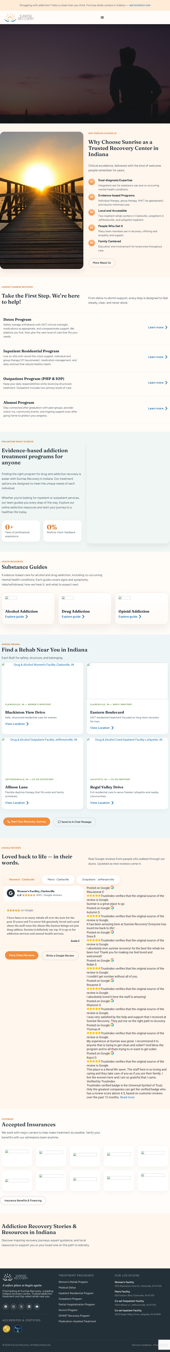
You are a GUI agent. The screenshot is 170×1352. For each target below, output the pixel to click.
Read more (127, 1097)
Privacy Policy (160, 1345)
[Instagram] (13, 1307)
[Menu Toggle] (102, 17)
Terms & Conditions (142, 1345)
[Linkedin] (29, 1307)
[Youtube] (37, 1307)
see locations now (139, 5)
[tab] (21, 879)
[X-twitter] (21, 1307)
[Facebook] (5, 1307)
